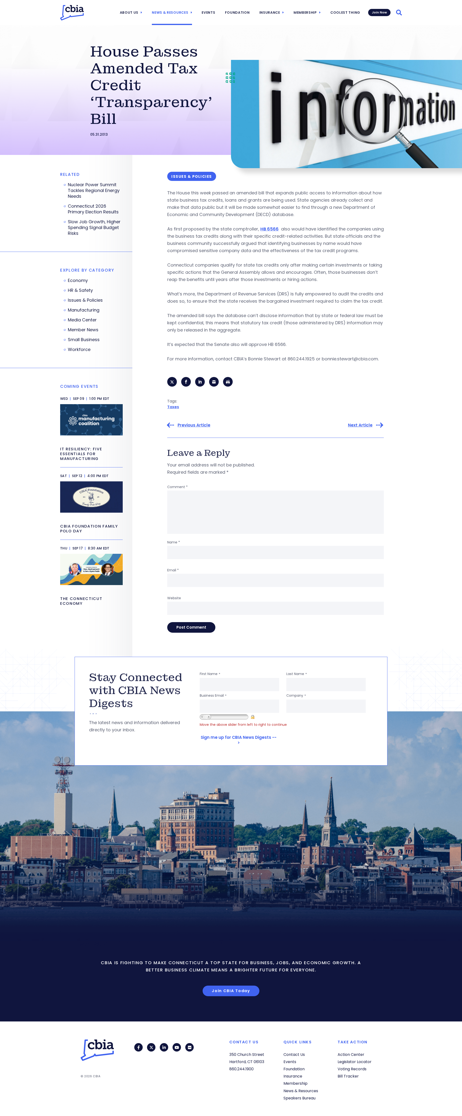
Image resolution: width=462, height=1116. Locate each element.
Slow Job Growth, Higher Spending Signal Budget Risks (94, 227)
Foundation (237, 12)
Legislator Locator (355, 1062)
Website (174, 598)
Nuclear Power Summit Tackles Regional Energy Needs (94, 190)
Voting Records (352, 1069)
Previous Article (194, 425)
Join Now (379, 12)
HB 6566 (269, 229)
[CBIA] (72, 12)
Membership (305, 12)
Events (208, 12)
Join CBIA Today (231, 991)
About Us (129, 12)
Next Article (360, 425)
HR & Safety (80, 290)
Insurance (269, 12)
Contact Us (294, 1054)
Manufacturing (83, 310)
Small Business (84, 340)
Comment (177, 487)
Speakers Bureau (299, 1098)
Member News (83, 330)
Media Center (82, 320)
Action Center (351, 1054)
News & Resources (170, 12)
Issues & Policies (85, 300)
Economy (78, 280)
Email (173, 570)
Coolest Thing (345, 12)
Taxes (173, 407)
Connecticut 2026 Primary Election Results (93, 209)
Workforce (79, 349)
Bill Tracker (348, 1076)
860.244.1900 (241, 1069)
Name (173, 542)
